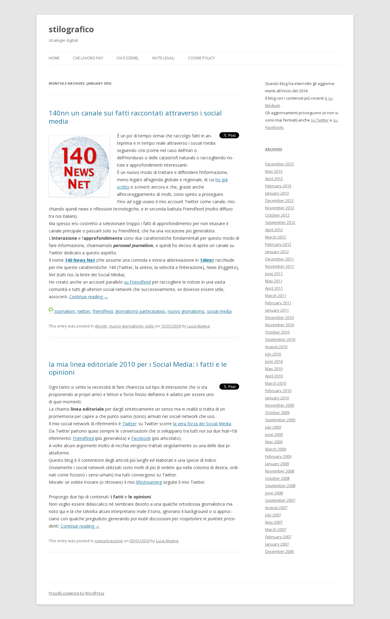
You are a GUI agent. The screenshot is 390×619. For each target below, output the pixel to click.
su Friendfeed (137, 282)
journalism (64, 311)
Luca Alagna (198, 326)
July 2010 (273, 354)
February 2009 (278, 456)
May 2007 (273, 522)
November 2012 (279, 207)
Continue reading (88, 296)
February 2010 (278, 390)
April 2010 (274, 376)
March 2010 (275, 383)
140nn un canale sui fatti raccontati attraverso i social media (135, 116)
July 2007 (273, 515)
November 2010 (279, 324)
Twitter (129, 423)
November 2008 (279, 471)
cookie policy (201, 58)
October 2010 (277, 332)
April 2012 (274, 229)
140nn (206, 260)
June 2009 (274, 434)
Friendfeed (83, 438)
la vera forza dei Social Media (202, 423)
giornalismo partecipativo (140, 311)
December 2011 (279, 259)
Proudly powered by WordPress (76, 593)
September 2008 (280, 485)
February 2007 (278, 536)
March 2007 (275, 529)
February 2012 (278, 244)
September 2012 (280, 222)
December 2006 (279, 551)
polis (149, 326)
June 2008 (274, 493)
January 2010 (277, 398)
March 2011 (275, 295)
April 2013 (274, 178)
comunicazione (109, 540)
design (101, 326)
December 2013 (279, 164)
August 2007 (276, 507)
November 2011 (279, 266)
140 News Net (80, 260)
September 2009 (280, 420)
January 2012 (277, 251)
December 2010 (279, 317)
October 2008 (277, 478)
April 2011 (274, 288)
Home (54, 58)
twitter (83, 311)
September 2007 (280, 500)
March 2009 (275, 449)
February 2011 (278, 303)
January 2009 (277, 463)
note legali (163, 58)
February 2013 (278, 186)
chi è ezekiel (127, 58)
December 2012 (279, 200)
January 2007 (277, 544)
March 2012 (275, 237)
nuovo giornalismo (186, 311)
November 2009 (279, 405)
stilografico (71, 29)
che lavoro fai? (88, 58)
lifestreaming (149, 482)
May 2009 (273, 441)
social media (219, 311)
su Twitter (320, 120)
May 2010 (273, 368)
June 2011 (274, 273)
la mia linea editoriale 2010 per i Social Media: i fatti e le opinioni (138, 368)
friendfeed (103, 311)
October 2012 (277, 215)
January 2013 (277, 193)
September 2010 (280, 339)
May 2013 (273, 171)
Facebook (141, 438)
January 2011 (277, 310)
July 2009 (273, 427)
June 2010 (274, 361)
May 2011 (273, 281)
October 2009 (277, 412)
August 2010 (276, 346)
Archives (273, 149)
